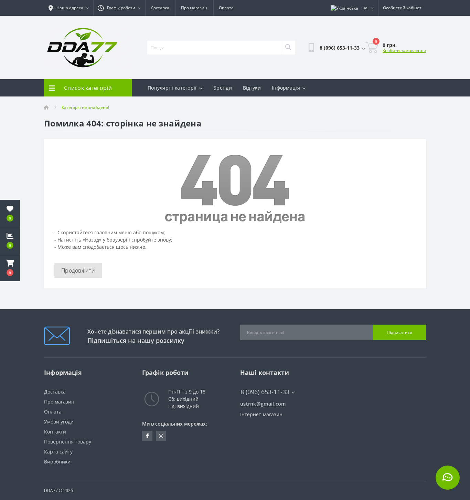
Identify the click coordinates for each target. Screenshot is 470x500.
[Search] (288, 47)
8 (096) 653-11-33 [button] (265, 392)
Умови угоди (59, 421)
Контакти (55, 431)
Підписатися (399, 332)
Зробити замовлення (404, 50)
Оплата (226, 8)
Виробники (57, 461)
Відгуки (252, 87)
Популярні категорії (172, 87)
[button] (10, 267)
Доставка (160, 8)
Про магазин (194, 8)
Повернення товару (67, 441)
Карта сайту (58, 451)
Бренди (222, 87)
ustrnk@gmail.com (263, 403)
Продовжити (78, 270)
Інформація (286, 87)
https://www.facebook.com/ (147, 436)
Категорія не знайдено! (85, 107)
